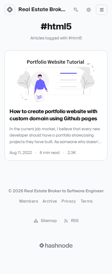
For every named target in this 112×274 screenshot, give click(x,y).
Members (28, 201)
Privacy (68, 201)
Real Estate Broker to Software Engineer (42, 10)
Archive (50, 201)
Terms (87, 201)
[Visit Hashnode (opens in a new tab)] (56, 245)
